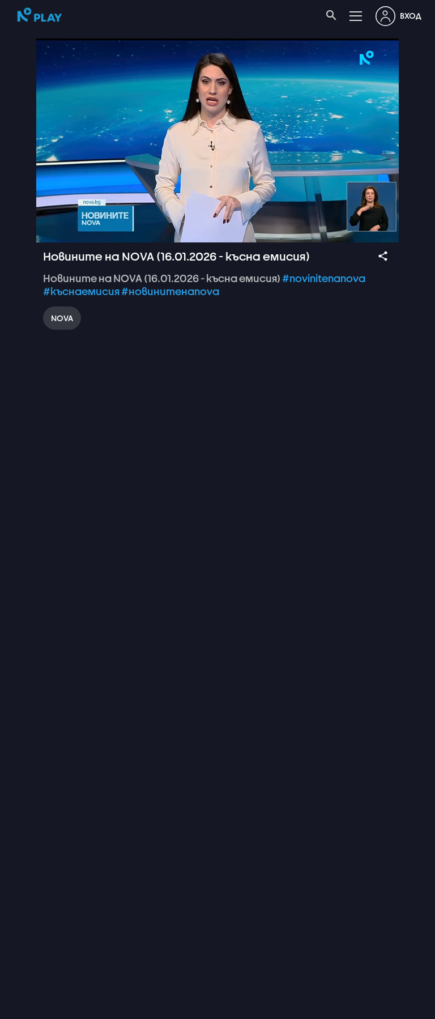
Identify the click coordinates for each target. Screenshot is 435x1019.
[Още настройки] (389, 1005)
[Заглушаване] (45, 1005)
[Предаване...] (362, 1005)
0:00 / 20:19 (89, 1005)
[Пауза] (18, 1005)
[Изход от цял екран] (416, 1005)
